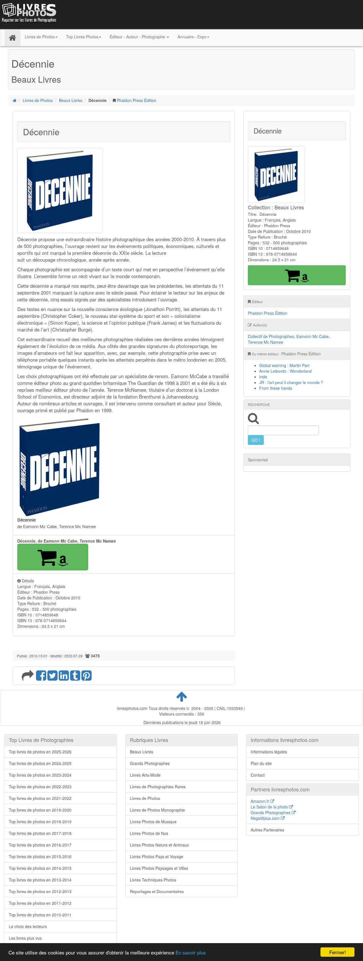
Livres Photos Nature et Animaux (159, 845)
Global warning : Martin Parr (284, 365)
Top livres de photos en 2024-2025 (40, 763)
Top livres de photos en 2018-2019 (40, 821)
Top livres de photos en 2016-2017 (40, 845)
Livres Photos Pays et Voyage (156, 856)
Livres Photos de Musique (153, 821)
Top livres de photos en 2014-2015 (40, 868)
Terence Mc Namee (265, 342)
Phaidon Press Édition (136, 100)
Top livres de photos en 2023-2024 (40, 775)
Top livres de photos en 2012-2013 (40, 891)
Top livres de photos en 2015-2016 (40, 856)
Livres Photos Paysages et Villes (159, 868)
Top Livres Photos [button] (82, 36)
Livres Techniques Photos (153, 880)
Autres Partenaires (267, 830)
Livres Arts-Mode (145, 775)
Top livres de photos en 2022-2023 (40, 786)
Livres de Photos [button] (40, 36)
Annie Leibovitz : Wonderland (285, 371)
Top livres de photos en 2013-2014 (40, 880)
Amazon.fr (260, 801)
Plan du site (261, 763)
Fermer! (337, 952)
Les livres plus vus (25, 938)
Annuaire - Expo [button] (192, 36)
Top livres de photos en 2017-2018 (40, 833)
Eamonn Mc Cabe (312, 336)
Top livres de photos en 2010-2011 (40, 915)
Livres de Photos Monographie (157, 810)
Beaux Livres (70, 100)
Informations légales (269, 751)
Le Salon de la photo (270, 807)
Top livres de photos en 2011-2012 (40, 903)
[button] (52, 557)
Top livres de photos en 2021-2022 (40, 798)
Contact (258, 775)
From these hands (275, 388)
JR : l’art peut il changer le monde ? (291, 382)
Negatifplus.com (266, 818)
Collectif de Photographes (271, 336)
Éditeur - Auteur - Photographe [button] (138, 36)
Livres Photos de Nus (149, 833)
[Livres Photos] (28, 14)
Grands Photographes (150, 763)
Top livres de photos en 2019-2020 (40, 810)
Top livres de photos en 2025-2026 (40, 751)
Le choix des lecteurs (28, 926)
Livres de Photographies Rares (157, 786)
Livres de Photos (38, 100)
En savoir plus (191, 952)
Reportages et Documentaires (157, 891)
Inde (263, 377)
